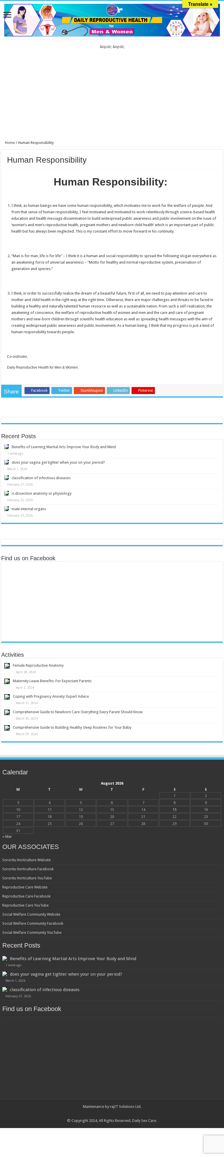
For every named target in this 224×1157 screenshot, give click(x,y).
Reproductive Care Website (25, 887)
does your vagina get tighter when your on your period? (58, 462)
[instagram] (123, 1113)
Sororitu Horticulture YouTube (27, 878)
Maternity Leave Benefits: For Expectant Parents (52, 681)
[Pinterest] (112, 1113)
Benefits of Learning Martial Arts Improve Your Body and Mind (64, 447)
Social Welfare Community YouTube (32, 932)
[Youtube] (118, 1113)
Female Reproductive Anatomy (38, 665)
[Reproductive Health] (112, 19)
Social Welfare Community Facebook (32, 923)
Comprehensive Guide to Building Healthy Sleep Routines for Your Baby (72, 727)
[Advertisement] (112, 94)
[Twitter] (106, 1113)
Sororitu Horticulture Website (26, 860)
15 (174, 809)
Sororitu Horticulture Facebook (28, 869)
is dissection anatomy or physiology (41, 493)
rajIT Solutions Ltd (125, 1106)
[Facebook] (101, 1113)
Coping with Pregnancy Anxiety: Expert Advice (51, 696)
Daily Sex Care (144, 1120)
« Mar (7, 836)
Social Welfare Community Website (31, 914)
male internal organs (29, 509)
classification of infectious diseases (41, 478)
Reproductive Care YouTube (25, 905)
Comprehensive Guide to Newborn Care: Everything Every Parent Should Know (78, 712)
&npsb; (106, 46)
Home (9, 142)
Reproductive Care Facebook (26, 896)
